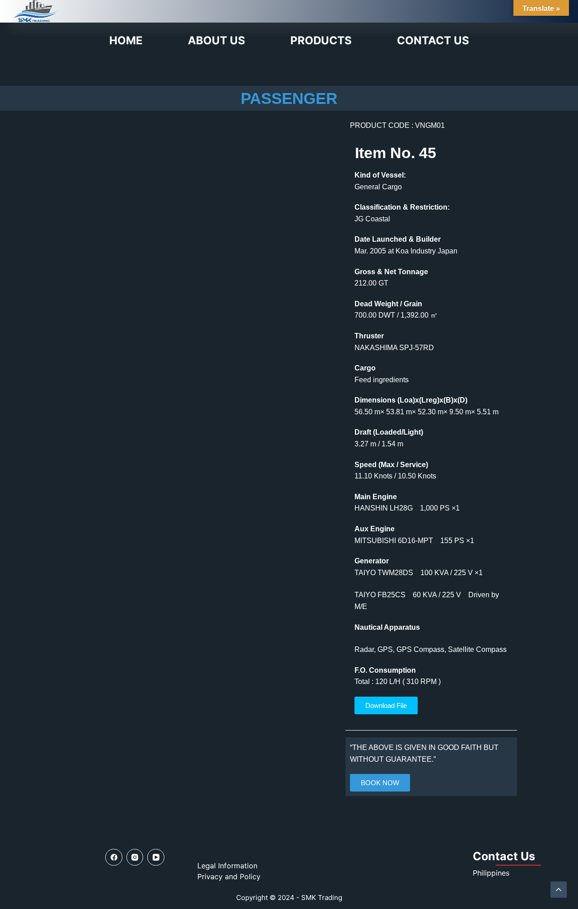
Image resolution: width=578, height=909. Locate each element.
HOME (126, 40)
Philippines (491, 872)
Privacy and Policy (229, 876)
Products (321, 40)
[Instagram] (135, 857)
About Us (216, 40)
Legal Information (227, 865)
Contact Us (433, 40)
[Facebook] (113, 857)
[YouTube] (155, 857)
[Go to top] (558, 889)
